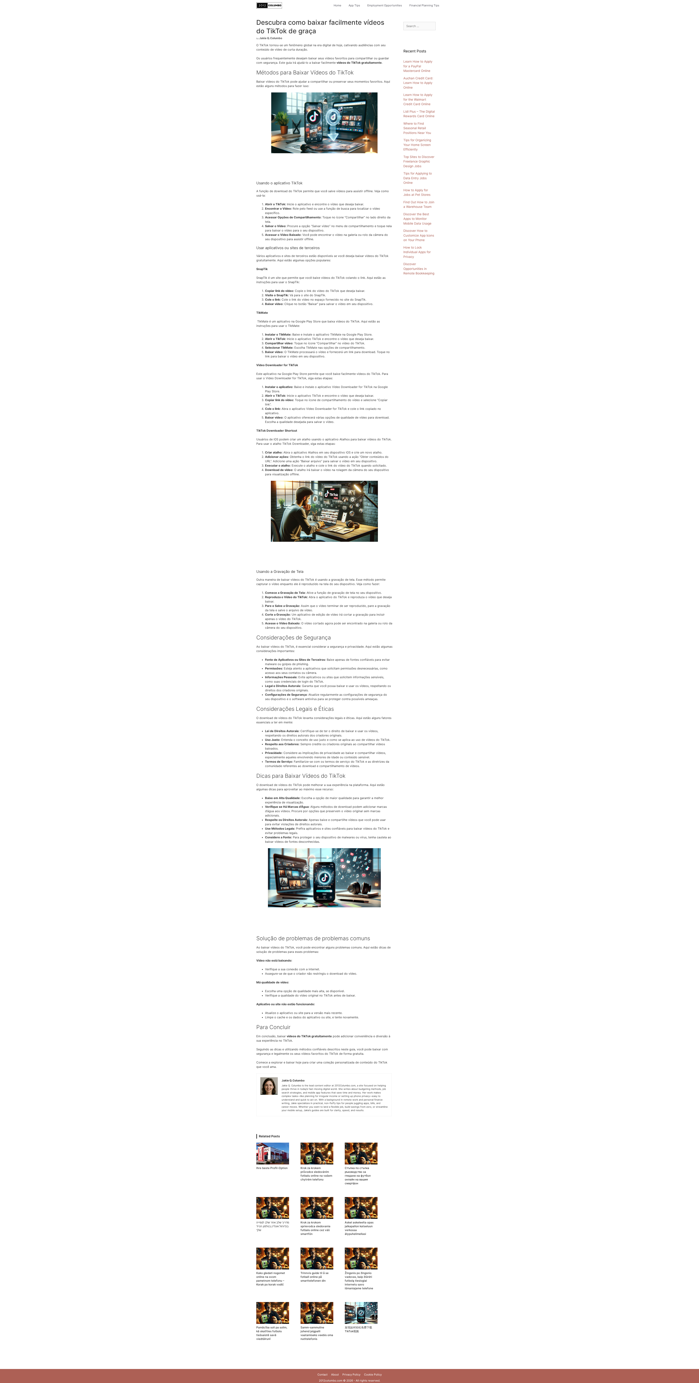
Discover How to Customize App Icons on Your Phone (418, 235)
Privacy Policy (351, 1374)
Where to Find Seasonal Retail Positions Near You (417, 128)
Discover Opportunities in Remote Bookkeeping (418, 268)
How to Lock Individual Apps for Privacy (417, 252)
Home (337, 5)
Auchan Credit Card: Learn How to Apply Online (418, 82)
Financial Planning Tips (424, 5)
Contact (322, 1374)
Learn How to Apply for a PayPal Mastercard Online (417, 66)
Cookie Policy (373, 1374)
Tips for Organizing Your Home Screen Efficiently (417, 144)
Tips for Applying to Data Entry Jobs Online (417, 178)
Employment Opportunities (384, 5)
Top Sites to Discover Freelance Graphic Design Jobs (418, 161)
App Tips (354, 5)
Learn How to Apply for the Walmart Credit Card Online (417, 99)
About (335, 1374)
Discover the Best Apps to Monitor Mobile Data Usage (417, 218)
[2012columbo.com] (270, 5)
